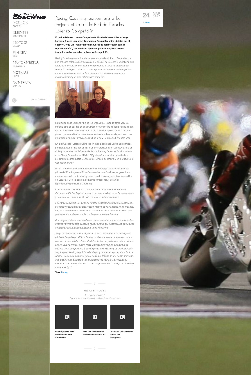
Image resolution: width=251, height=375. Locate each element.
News (147, 22)
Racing (64, 272)
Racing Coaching (38, 99)
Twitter (14, 100)
